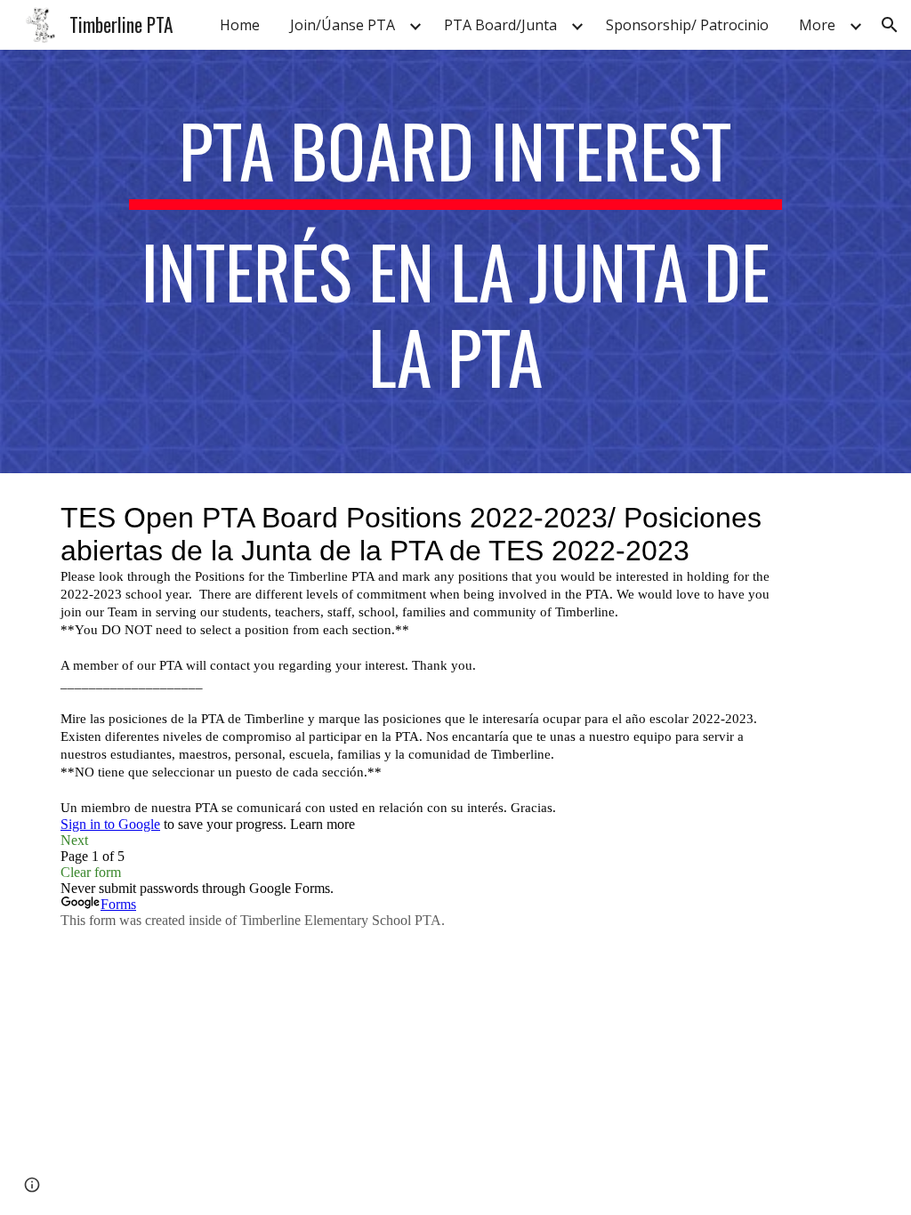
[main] (455, 261)
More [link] (817, 25)
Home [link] (240, 25)
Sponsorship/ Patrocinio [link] (687, 25)
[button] (889, 25)
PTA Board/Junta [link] (500, 25)
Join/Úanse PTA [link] (342, 25)
